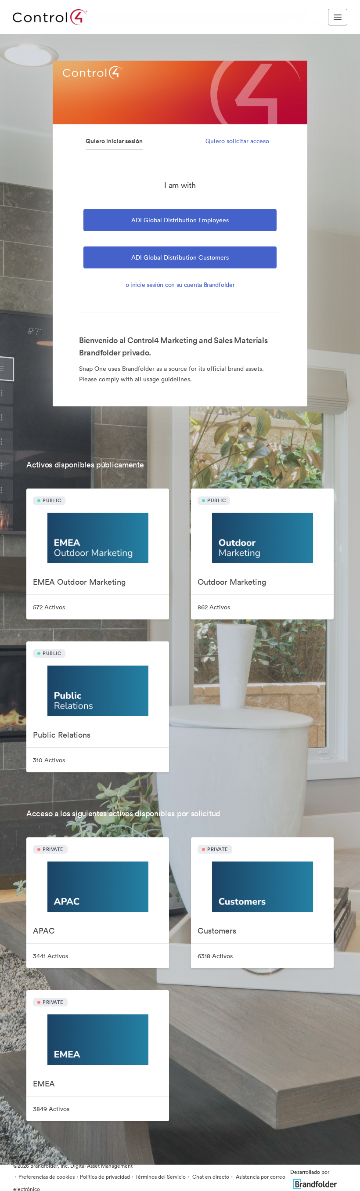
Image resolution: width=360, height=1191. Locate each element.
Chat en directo (210, 1176)
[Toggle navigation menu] (337, 17)
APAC (44, 931)
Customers (217, 931)
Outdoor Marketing (232, 582)
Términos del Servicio (160, 1176)
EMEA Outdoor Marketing (79, 582)
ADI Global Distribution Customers (180, 257)
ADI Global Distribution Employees (180, 220)
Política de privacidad (105, 1176)
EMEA (44, 1084)
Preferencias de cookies (46, 1176)
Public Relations (61, 735)
